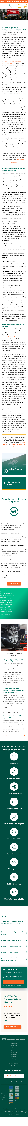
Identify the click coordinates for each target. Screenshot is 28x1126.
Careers (14, 1048)
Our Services (14, 1043)
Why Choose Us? (14, 1045)
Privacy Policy (14, 1061)
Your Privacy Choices (13, 1063)
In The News (14, 1054)
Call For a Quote (14, 583)
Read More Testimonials (12, 1026)
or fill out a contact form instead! (12, 985)
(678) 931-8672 (14, 1070)
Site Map (14, 1059)
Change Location (15, 1076)
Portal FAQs (14, 1066)
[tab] (14, 923)
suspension (22, 93)
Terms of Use (14, 1052)
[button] (3, 6)
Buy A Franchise (14, 1050)
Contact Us (14, 1056)
